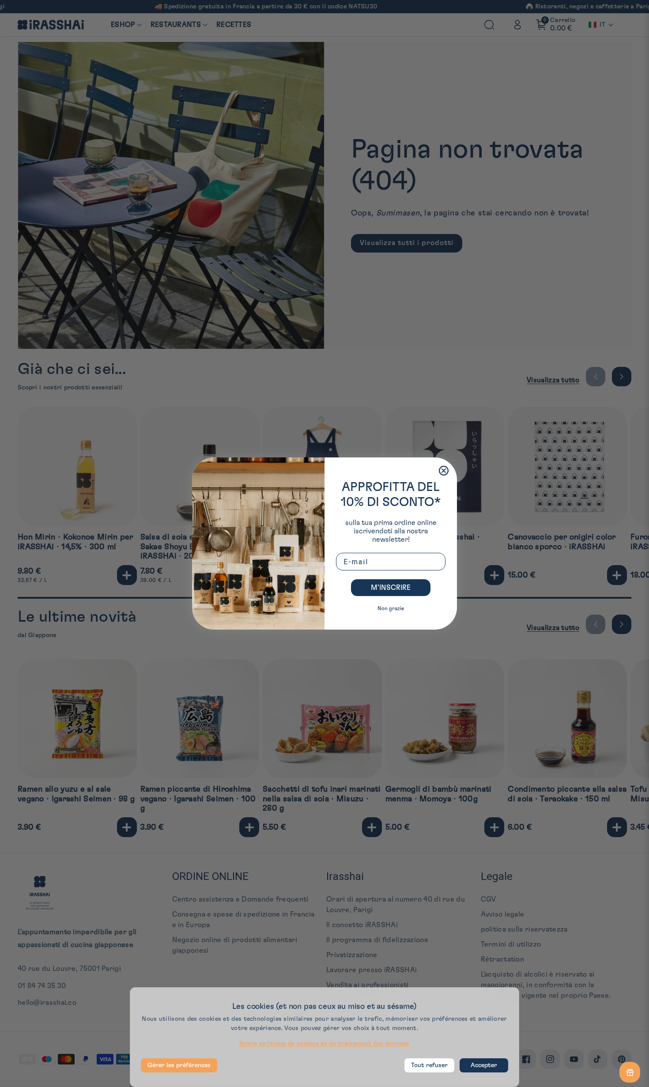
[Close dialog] (443, 470)
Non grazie (390, 608)
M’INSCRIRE (391, 587)
